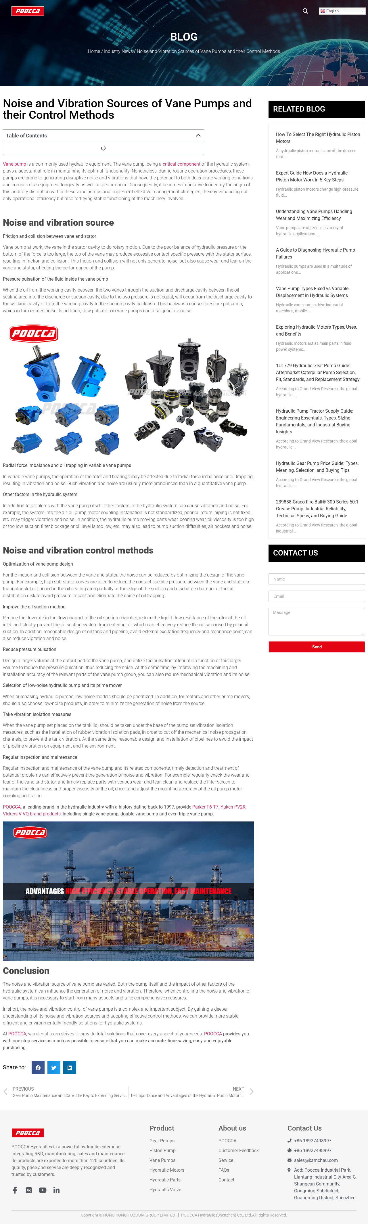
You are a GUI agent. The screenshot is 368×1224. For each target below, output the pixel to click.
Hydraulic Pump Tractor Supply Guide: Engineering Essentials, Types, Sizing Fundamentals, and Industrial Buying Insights (314, 421)
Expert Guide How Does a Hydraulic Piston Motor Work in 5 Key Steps (312, 176)
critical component (181, 164)
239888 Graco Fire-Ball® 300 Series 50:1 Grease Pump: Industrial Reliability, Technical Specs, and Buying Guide (317, 508)
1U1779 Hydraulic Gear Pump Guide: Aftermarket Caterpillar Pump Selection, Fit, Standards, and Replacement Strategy (318, 372)
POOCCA (12, 807)
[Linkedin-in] (56, 1190)
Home (94, 51)
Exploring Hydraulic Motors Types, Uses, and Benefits (316, 330)
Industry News (118, 51)
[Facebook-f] (15, 1190)
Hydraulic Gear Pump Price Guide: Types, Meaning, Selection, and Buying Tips (317, 467)
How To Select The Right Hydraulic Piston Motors (318, 138)
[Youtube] (42, 1190)
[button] (305, 11)
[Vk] (28, 1190)
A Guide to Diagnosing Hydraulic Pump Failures (315, 253)
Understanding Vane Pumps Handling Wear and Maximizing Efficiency (314, 215)
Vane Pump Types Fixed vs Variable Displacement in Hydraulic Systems (312, 292)
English (332, 11)
